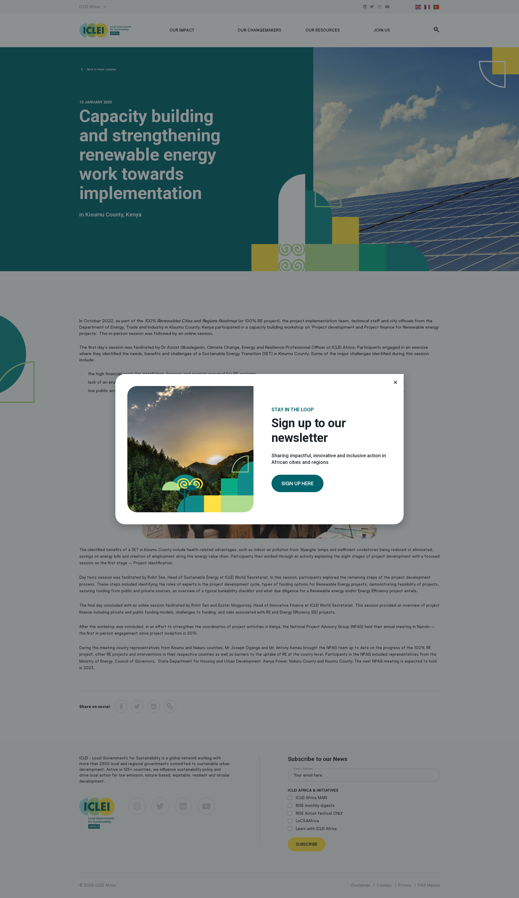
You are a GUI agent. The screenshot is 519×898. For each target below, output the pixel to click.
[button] (395, 382)
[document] (259, 449)
